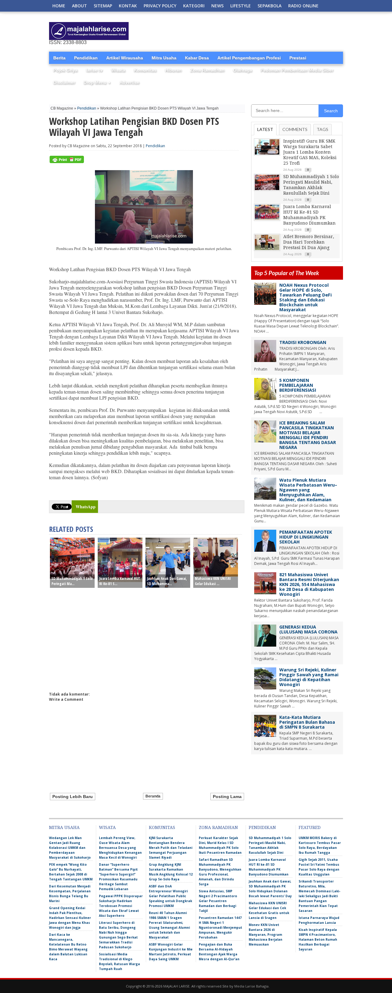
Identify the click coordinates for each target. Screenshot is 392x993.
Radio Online (303, 6)
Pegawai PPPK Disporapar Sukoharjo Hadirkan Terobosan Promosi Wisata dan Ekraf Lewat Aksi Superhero (121, 906)
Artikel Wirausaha (124, 57)
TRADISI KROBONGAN (302, 342)
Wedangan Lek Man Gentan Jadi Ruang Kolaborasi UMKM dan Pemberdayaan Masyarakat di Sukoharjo (70, 848)
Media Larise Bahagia (251, 986)
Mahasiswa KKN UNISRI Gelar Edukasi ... (213, 581)
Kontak (128, 6)
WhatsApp (86, 506)
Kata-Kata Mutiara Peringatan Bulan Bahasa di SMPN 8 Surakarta (307, 722)
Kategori (194, 6)
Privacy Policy (160, 6)
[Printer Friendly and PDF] (67, 162)
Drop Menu (97, 82)
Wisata (118, 70)
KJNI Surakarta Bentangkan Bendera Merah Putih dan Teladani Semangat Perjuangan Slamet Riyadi (170, 848)
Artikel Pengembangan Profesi (249, 57)
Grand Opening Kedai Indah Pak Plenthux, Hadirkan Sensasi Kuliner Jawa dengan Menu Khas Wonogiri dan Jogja (70, 918)
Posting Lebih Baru (72, 796)
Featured (310, 827)
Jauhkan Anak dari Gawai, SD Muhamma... (167, 581)
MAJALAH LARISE (176, 986)
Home (58, 6)
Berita (59, 57)
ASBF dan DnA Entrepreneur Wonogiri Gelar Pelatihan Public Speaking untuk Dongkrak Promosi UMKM (170, 896)
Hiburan (173, 70)
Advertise (129, 82)
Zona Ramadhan (207, 70)
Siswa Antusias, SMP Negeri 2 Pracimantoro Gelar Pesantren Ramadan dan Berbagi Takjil (218, 901)
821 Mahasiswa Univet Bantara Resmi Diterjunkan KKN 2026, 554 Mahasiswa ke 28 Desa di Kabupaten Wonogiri (309, 584)
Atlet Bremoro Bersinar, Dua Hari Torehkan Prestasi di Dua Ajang (308, 242)
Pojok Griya (65, 70)
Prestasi (297, 57)
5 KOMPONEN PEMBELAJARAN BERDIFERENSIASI (297, 385)
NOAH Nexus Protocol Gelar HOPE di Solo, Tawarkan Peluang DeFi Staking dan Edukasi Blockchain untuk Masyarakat (305, 297)
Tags (322, 129)
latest (265, 129)
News (217, 6)
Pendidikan (86, 57)
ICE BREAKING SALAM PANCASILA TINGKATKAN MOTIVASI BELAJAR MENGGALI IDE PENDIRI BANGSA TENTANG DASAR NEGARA (307, 435)
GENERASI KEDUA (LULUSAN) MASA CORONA (308, 629)
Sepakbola (269, 6)
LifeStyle (240, 6)
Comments (294, 129)
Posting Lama (227, 796)
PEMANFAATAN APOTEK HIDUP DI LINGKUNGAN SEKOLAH (305, 537)
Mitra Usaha (164, 57)
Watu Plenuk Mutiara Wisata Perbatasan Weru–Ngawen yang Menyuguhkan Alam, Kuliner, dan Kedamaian (308, 489)
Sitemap (103, 6)
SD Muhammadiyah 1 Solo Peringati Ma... (72, 581)
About (79, 6)
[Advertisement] (271, 31)
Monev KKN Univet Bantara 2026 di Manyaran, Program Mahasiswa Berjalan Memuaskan (265, 934)
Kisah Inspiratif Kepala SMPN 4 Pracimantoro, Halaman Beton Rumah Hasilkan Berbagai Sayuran (318, 939)
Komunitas (145, 70)
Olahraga (242, 70)
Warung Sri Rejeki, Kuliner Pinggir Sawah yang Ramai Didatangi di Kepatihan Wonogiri (308, 677)
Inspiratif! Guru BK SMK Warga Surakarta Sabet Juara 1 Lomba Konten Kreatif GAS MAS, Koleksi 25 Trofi (310, 152)
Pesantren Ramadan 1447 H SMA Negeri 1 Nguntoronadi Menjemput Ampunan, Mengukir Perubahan (220, 927)
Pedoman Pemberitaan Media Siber (297, 70)
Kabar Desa (197, 57)
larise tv (94, 70)
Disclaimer (64, 82)
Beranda (152, 796)
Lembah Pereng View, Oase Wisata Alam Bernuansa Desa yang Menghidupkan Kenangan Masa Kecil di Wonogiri (120, 848)
